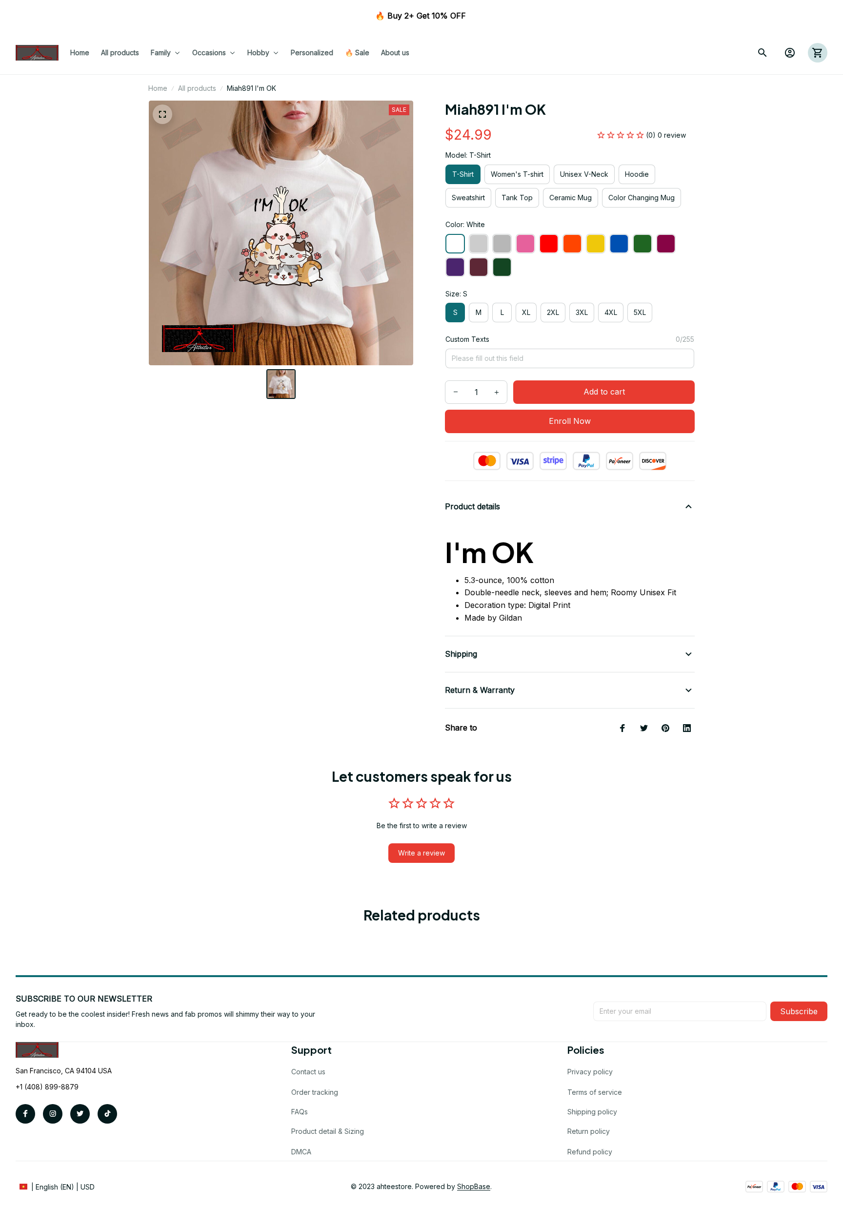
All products (197, 88)
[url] (473, 1186)
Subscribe (799, 1011)
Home (157, 88)
